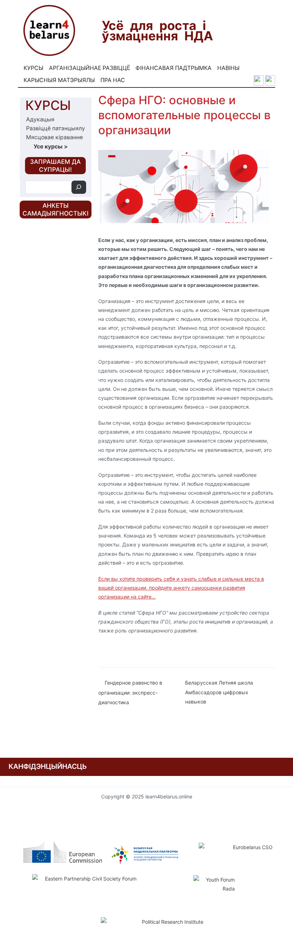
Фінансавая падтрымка (173, 68)
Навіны (228, 68)
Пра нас (112, 80)
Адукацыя (40, 119)
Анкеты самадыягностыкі (56, 209)
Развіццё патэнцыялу (55, 128)
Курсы (33, 68)
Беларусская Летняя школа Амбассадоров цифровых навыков (219, 692)
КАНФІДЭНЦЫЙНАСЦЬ (48, 766)
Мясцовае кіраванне (54, 137)
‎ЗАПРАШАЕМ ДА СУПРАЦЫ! (55, 165)
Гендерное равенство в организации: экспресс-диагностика (130, 692)
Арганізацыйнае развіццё (89, 68)
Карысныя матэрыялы (59, 80)
